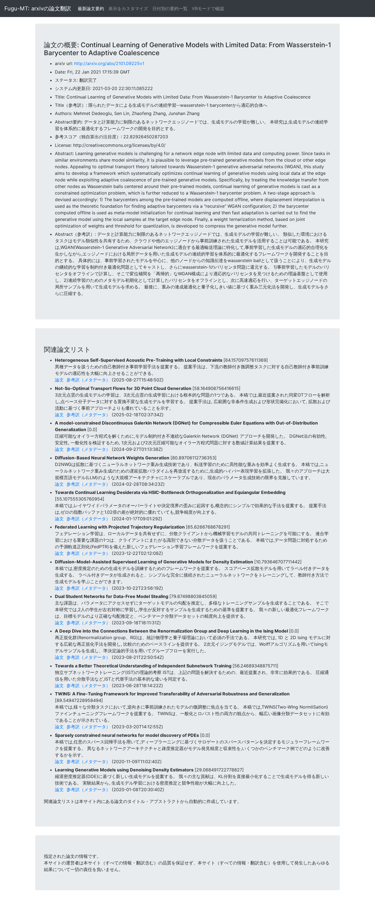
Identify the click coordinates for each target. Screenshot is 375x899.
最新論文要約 (91, 8)
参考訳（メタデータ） (88, 380)
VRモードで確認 (208, 8)
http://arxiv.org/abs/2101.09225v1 (109, 63)
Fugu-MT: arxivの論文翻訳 (37, 8)
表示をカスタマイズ (128, 8)
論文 (59, 380)
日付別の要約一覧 (170, 8)
